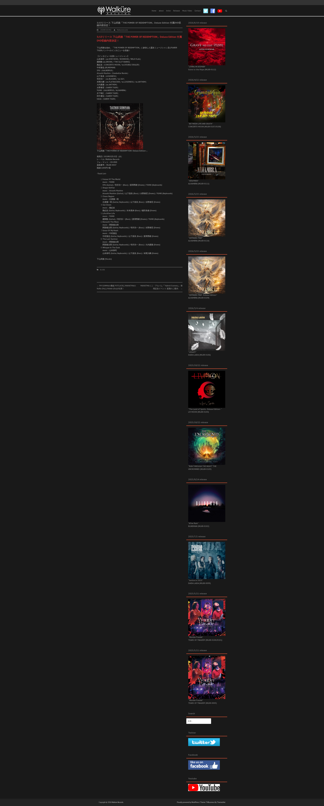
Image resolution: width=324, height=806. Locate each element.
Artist (168, 10)
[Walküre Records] (114, 10)
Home (154, 10)
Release (176, 10)
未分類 (102, 270)
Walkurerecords (122, 30)
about (161, 10)
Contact (198, 10)
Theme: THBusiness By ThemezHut (212, 802)
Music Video (187, 10)
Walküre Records (117, 802)
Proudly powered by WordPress (188, 802)
